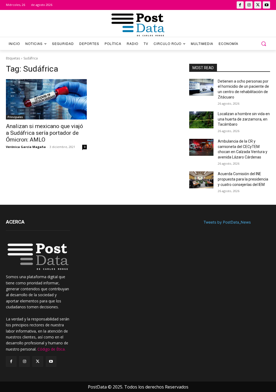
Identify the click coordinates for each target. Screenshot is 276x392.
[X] (257, 5)
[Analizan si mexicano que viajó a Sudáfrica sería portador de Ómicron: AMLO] (46, 99)
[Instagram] (249, 5)
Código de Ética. (51, 349)
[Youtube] (266, 5)
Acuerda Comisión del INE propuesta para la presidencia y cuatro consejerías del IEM (243, 179)
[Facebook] (240, 5)
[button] (263, 43)
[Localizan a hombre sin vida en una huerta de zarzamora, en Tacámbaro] (201, 119)
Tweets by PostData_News (227, 222)
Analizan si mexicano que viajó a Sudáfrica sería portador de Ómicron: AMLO (44, 133)
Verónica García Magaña (26, 147)
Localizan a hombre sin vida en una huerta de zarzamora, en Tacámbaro (244, 119)
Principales (15, 117)
